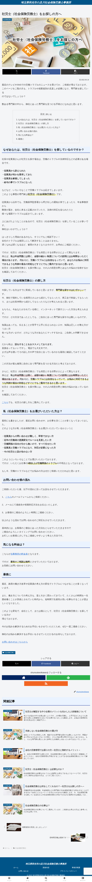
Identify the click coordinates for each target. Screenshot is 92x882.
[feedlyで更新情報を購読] (68, 677)
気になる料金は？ (26, 135)
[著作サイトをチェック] (24, 677)
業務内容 (46, 867)
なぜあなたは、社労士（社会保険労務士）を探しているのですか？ (47, 119)
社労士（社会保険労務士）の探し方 (33, 123)
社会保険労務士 (10, 652)
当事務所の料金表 (19, 554)
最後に (21, 139)
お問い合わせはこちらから (15, 642)
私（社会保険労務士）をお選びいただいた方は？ (39, 127)
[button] (75, 71)
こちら (5, 402)
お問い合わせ (23, 871)
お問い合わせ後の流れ (27, 131)
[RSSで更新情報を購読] (46, 683)
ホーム (15, 867)
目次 (42, 114)
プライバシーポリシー (68, 871)
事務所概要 (76, 867)
